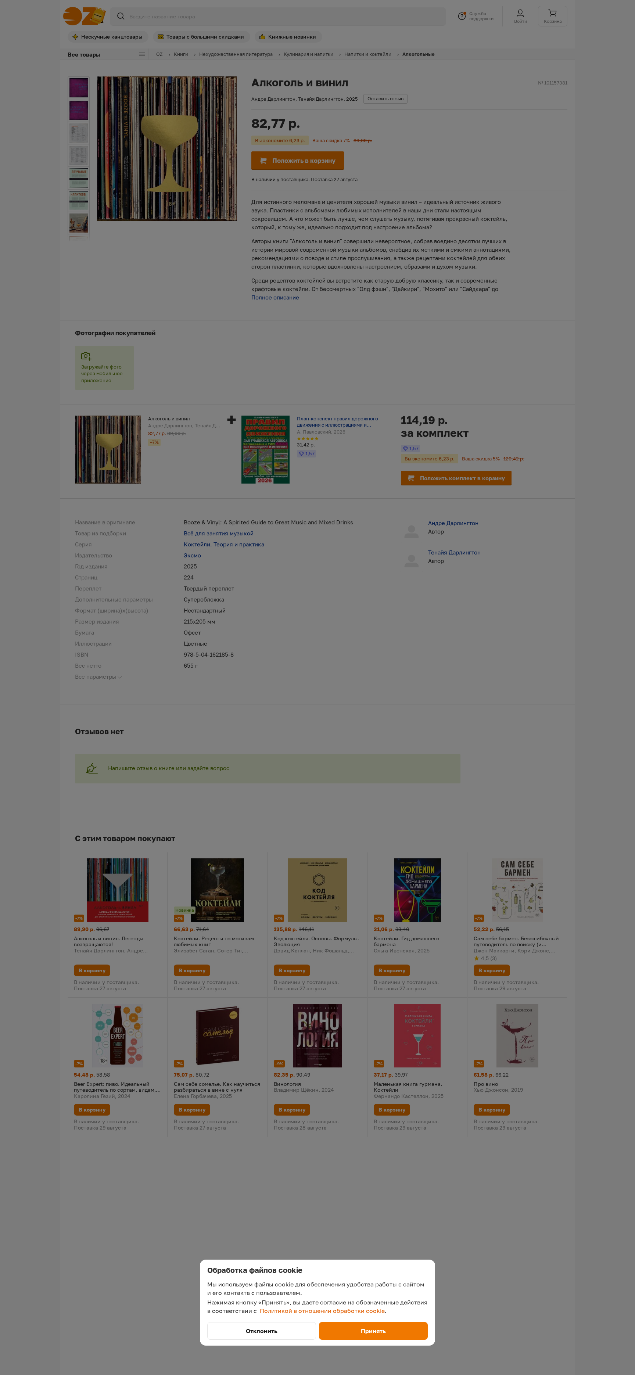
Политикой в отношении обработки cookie (322, 1310)
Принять (373, 1331)
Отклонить (261, 1331)
